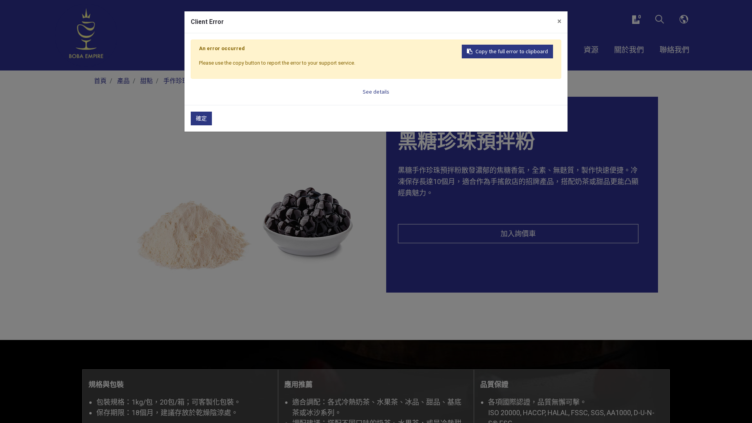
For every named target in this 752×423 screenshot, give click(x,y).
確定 (201, 118)
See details (376, 91)
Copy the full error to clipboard (511, 51)
